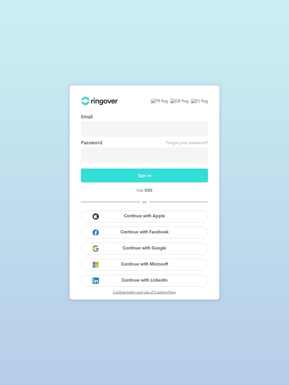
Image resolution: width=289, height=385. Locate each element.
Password (91, 143)
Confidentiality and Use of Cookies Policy (144, 292)
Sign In (144, 175)
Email (87, 117)
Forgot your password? (187, 143)
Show (199, 155)
